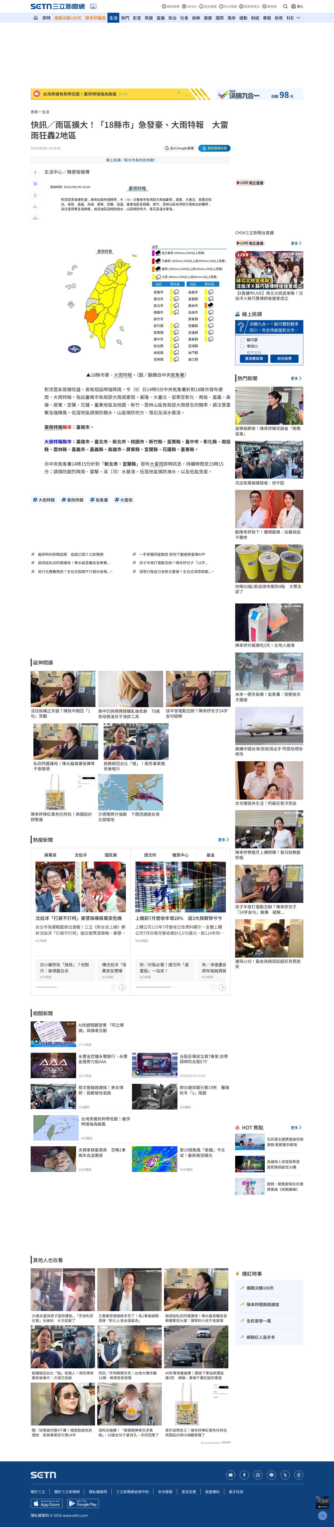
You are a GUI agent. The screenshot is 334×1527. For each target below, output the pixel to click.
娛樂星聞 (173, 6)
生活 (113, 18)
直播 (161, 18)
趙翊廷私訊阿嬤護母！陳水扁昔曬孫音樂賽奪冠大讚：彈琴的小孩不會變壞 (196, 1318)
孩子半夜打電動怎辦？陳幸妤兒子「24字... (173, 562)
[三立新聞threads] (298, 1475)
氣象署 (177, 374)
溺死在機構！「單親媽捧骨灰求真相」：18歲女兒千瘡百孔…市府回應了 (128, 1432)
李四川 (252, 346)
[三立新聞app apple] (46, 1503)
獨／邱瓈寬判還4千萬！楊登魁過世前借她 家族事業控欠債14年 (62, 1432)
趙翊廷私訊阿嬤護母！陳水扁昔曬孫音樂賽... (74, 562)
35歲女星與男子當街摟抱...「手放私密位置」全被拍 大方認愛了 (62, 1318)
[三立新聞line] (271, 1475)
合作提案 (165, 1491)
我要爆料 (212, 1491)
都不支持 (254, 352)
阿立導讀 (230, 6)
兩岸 (231, 18)
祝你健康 (210, 6)
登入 (300, 6)
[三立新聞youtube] (230, 1475)
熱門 (125, 18)
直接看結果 (254, 358)
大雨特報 (123, 374)
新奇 (279, 18)
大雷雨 (156, 463)
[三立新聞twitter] (285, 1475)
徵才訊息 (236, 1491)
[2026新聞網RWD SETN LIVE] (93, 6)
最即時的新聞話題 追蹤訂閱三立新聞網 (70, 554)
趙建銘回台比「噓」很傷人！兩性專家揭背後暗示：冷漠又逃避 (63, 1375)
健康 (208, 18)
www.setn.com (75, 1515)
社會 (184, 18)
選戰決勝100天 (68, 18)
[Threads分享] (35, 195)
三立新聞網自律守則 (132, 1491)
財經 (255, 18)
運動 (243, 18)
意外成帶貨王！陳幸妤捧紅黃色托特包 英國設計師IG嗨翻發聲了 (196, 1432)
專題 (267, 18)
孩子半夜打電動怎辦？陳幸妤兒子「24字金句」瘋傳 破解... (266, 909)
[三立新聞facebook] (244, 1475)
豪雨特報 (53, 427)
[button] (285, 6)
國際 (220, 18)
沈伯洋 (81, 855)
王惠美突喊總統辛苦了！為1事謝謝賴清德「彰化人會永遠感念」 (128, 1318)
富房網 (272, 6)
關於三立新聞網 (67, 1491)
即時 (46, 18)
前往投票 (284, 358)
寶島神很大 (252, 6)
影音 (137, 18)
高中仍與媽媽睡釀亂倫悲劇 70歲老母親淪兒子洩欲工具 (129, 713)
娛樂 (196, 18)
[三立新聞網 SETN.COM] (36, 18)
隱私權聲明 (98, 1491)
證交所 (150, 855)
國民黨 (111, 855)
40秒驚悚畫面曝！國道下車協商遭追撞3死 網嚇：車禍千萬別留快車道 (194, 1375)
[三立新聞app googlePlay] (83, 1503)
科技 (291, 18)
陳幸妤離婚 (95, 18)
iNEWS (192, 6)
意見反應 (189, 1491)
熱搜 (149, 18)
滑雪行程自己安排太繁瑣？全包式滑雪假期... (175, 571)
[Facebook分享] (35, 172)
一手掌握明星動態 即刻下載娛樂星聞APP (172, 554)
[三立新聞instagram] (258, 1475)
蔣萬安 (50, 855)
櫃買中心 (180, 855)
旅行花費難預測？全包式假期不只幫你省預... (74, 571)
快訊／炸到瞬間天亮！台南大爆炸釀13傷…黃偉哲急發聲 (127, 1375)
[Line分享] (35, 184)
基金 (211, 855)
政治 (172, 18)
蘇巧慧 (252, 339)
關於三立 (38, 1491)
